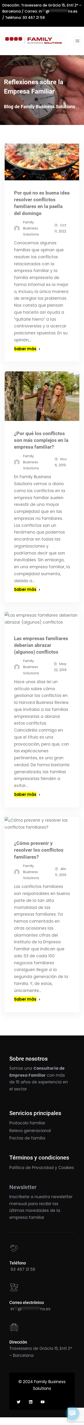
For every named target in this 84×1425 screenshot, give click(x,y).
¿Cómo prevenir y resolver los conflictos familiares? (38, 850)
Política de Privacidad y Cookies (41, 1167)
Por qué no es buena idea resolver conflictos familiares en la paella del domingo (42, 203)
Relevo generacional (30, 1130)
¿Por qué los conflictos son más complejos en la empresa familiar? (41, 440)
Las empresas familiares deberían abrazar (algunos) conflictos (41, 645)
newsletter (62, 1197)
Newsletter (22, 1187)
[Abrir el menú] (77, 41)
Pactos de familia (27, 1138)
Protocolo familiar (27, 1123)
